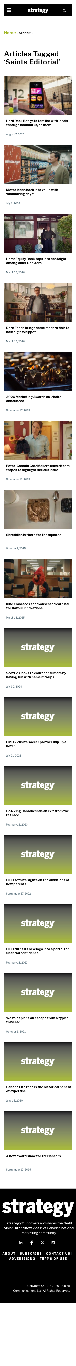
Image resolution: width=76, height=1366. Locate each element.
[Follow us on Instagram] (53, 1244)
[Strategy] (38, 10)
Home (10, 32)
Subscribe (31, 1253)
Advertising (22, 1259)
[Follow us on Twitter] (42, 1244)
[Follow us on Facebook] (32, 1244)
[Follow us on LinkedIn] (21, 1244)
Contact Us (58, 1253)
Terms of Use (53, 1259)
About (9, 1253)
